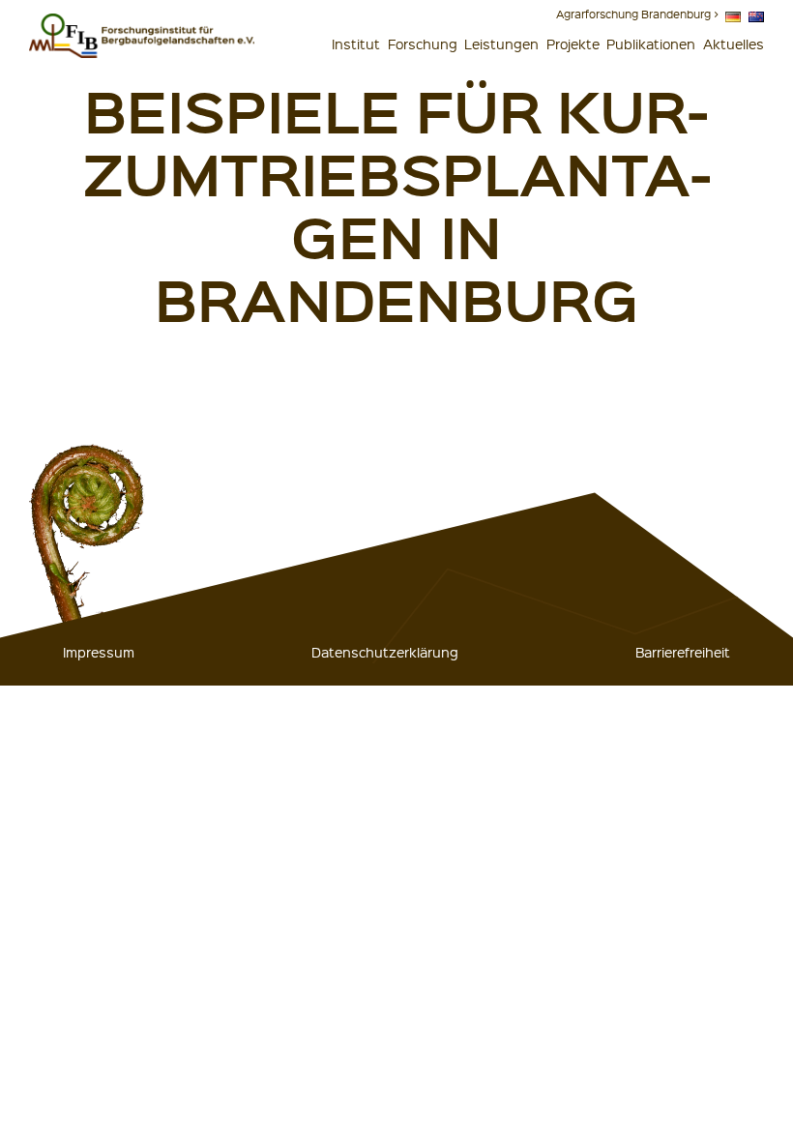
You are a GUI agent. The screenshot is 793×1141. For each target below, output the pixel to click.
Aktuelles (733, 43)
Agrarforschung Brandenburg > (637, 14)
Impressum (98, 651)
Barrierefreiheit (682, 651)
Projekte (573, 43)
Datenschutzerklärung (384, 651)
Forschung (422, 43)
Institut (356, 43)
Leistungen (501, 43)
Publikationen (650, 43)
